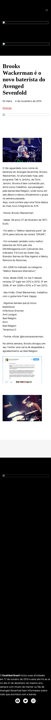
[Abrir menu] (46, 10)
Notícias (7, 108)
